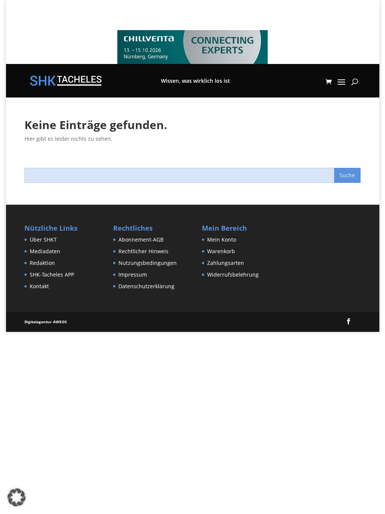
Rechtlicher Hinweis (143, 251)
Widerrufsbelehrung (233, 274)
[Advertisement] (137, 349)
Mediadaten (45, 251)
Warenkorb (221, 251)
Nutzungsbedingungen (147, 262)
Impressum (132, 274)
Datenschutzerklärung (146, 286)
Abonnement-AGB (141, 239)
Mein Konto (221, 239)
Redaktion (42, 262)
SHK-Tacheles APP (52, 274)
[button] (16, 497)
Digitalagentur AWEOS (45, 321)
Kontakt (39, 286)
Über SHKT (43, 239)
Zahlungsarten (225, 262)
